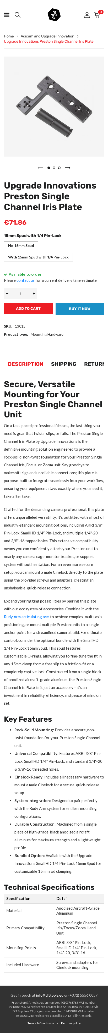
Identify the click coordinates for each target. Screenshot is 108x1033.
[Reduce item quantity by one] (7, 293)
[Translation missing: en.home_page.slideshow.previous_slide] (40, 168)
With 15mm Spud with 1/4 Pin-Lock (38, 257)
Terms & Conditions (41, 1023)
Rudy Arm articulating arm (26, 616)
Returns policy (71, 1023)
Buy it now (79, 309)
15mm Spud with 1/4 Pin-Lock (33, 235)
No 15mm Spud (21, 245)
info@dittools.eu (49, 995)
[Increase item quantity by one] (34, 293)
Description (25, 364)
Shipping (63, 364)
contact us (26, 280)
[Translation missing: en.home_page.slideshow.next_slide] (68, 168)
